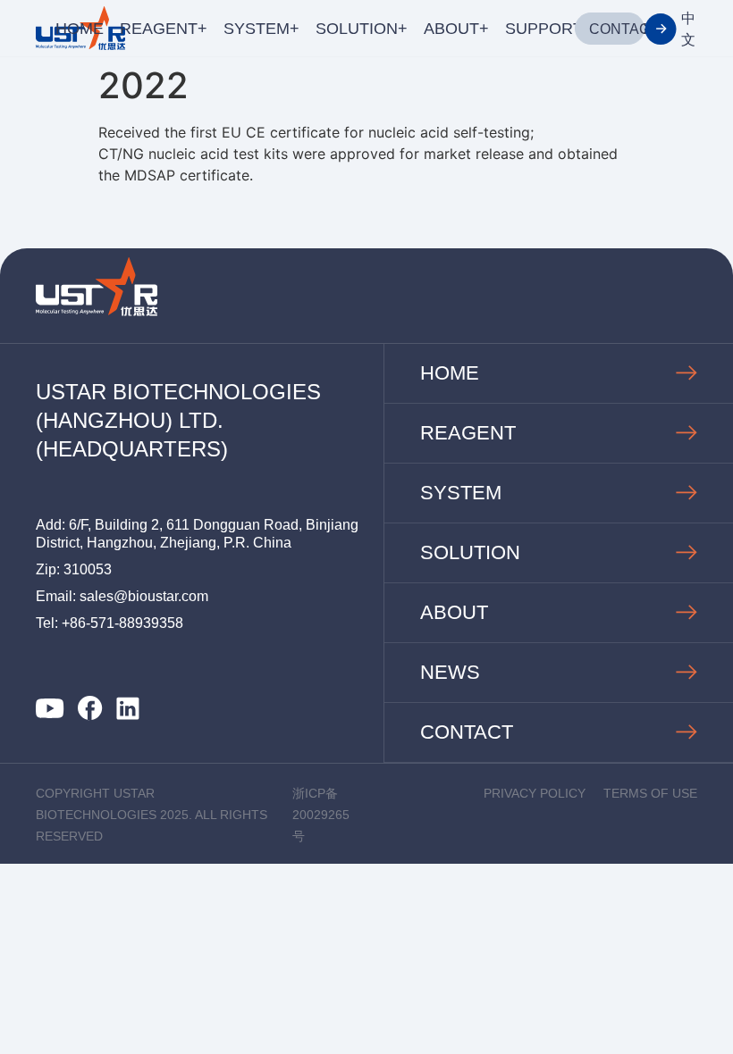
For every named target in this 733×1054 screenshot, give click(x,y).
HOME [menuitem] (79, 29)
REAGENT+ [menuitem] (163, 29)
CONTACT (624, 29)
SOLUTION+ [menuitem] (362, 29)
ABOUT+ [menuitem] (456, 29)
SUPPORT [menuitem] (544, 29)
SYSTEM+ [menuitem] (261, 29)
